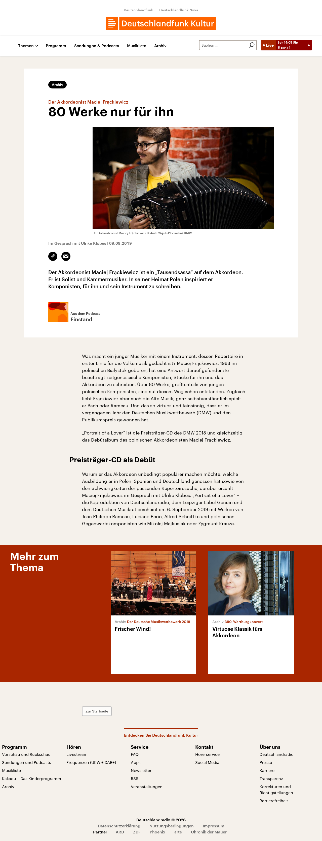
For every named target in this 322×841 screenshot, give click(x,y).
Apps (136, 762)
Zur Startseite (97, 711)
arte (178, 831)
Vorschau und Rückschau (26, 754)
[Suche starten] (251, 45)
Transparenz (271, 778)
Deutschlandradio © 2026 (161, 819)
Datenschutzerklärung (119, 825)
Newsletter (141, 770)
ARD (120, 831)
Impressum (213, 825)
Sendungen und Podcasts (26, 762)
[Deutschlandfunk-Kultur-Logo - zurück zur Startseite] (161, 23)
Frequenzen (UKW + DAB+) (91, 762)
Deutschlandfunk (138, 10)
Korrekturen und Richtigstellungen (276, 789)
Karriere (267, 770)
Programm (56, 46)
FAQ (135, 754)
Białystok (117, 370)
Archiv (160, 46)
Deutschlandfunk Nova (178, 10)
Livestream (77, 754)
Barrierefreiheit (274, 800)
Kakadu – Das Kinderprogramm (31, 778)
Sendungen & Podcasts (96, 46)
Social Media (207, 762)
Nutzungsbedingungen (171, 825)
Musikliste (136, 46)
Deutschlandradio (277, 754)
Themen (26, 46)
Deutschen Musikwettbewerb (163, 412)
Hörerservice (207, 754)
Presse (266, 762)
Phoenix (157, 831)
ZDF (137, 831)
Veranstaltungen (147, 786)
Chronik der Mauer (209, 831)
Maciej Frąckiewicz (197, 363)
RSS (134, 778)
